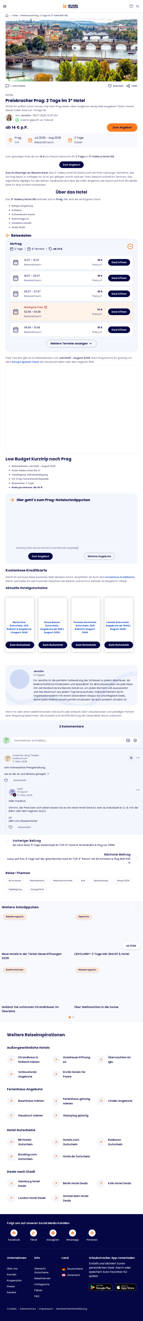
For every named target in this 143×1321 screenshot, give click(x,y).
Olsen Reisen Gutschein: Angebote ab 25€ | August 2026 (52, 627)
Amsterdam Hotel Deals (75, 1198)
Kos (83, 880)
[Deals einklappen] (130, 246)
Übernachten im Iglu (119, 1059)
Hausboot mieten (30, 1115)
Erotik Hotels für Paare (74, 1074)
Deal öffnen (119, 262)
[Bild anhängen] (128, 740)
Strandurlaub (101, 880)
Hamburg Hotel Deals (29, 1183)
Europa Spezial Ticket (25, 362)
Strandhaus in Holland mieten (29, 1059)
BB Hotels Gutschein (25, 1142)
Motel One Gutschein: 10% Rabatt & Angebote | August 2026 (19, 627)
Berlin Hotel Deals (75, 1183)
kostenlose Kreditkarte (119, 577)
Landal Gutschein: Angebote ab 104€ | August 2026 (118, 626)
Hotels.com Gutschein (71, 1142)
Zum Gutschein (20, 645)
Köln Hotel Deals (119, 1183)
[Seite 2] (73, 1017)
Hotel (15, 15)
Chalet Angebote (120, 1101)
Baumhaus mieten (31, 1101)
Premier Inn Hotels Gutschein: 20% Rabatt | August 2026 (84, 627)
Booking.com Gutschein (27, 1156)
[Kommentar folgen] (131, 757)
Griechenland (37, 880)
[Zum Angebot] (71, 525)
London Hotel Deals (32, 1198)
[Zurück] (128, 907)
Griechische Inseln (63, 880)
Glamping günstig (75, 1115)
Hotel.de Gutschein (76, 1156)
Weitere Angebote (99, 556)
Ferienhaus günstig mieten (76, 1101)
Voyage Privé (37, 889)
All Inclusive (15, 880)
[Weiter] (138, 907)
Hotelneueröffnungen (76, 1059)
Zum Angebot (122, 127)
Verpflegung (15, 889)
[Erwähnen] (135, 740)
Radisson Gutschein (115, 1142)
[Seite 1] (70, 1017)
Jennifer (26, 115)
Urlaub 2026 (123, 880)
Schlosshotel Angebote (27, 1074)
